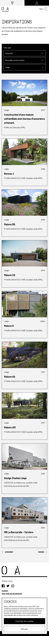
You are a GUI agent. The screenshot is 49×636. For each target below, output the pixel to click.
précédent (9, 552)
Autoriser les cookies (24, 621)
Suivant (41, 552)
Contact (5, 591)
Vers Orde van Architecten (12, 593)
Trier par (7, 47)
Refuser (24, 629)
